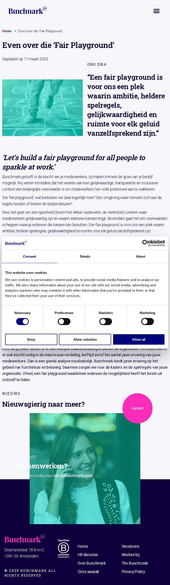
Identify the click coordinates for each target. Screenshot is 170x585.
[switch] (64, 321)
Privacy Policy (133, 571)
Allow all (138, 339)
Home (6, 31)
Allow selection (85, 339)
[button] (157, 11)
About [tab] (140, 256)
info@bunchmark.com (73, 475)
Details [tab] (85, 256)
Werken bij (131, 555)
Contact (137, 408)
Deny (31, 339)
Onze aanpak (88, 571)
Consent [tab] (29, 256)
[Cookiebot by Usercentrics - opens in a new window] (145, 243)
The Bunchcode (135, 563)
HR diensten (88, 555)
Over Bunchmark (92, 563)
